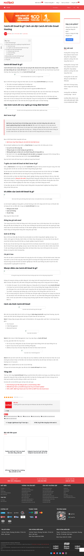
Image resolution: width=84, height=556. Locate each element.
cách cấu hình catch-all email (11, 416)
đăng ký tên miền (21, 178)
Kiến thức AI (39, 2)
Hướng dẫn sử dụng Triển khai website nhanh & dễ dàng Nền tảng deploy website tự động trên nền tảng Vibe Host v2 (71, 57)
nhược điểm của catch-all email (48, 416)
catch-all (20, 416)
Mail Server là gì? (11, 46)
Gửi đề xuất (69, 39)
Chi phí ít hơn (11, 54)
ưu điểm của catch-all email (10, 418)
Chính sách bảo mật (45, 544)
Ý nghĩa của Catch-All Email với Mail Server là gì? (18, 47)
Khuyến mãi (75, 2)
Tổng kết (8, 59)
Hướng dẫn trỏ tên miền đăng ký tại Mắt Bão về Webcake (71, 79)
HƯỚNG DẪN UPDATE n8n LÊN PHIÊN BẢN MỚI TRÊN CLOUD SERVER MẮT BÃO (71, 100)
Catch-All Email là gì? (11, 42)
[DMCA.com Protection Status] (4, 513)
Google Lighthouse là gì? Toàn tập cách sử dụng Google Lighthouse (27, 422)
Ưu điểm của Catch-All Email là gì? (14, 49)
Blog (57, 2)
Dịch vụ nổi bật (65, 2)
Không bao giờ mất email (13, 51)
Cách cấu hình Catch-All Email (13, 57)
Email (8, 7)
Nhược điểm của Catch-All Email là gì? (15, 56)
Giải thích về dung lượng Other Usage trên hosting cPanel (71, 86)
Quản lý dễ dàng (11, 52)
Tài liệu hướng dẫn (49, 2)
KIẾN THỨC (67, 485)
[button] (1, 47)
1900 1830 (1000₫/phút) (14, 481)
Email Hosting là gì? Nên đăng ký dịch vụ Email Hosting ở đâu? (23, 384)
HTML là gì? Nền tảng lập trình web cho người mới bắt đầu (51, 422)
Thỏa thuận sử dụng (36, 544)
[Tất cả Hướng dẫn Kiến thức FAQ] (65, 7)
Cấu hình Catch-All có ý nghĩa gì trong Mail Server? (18, 44)
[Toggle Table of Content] (28, 41)
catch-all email (27, 416)
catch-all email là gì (36, 416)
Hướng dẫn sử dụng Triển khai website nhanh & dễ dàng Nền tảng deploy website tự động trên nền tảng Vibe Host (71, 69)
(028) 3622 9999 (42, 481)
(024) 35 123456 (70, 481)
